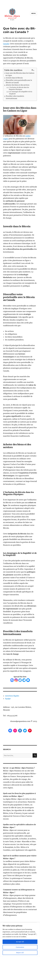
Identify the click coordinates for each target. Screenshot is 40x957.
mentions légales (12, 696)
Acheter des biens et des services (17, 85)
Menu (33, 13)
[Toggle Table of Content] (33, 70)
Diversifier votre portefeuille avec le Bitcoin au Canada (19, 81)
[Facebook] (12, 680)
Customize (20, 947)
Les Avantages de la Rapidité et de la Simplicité (20, 93)
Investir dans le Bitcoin (14, 78)
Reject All (20, 953)
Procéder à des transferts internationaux (15, 97)
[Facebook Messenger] (28, 680)
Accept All (20, 942)
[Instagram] (16, 680)
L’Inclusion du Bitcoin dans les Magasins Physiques (19, 88)
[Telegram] (24, 680)
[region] (20, 939)
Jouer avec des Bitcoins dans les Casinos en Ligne (20, 74)
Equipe (8, 699)
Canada (6, 44)
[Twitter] (20, 680)
